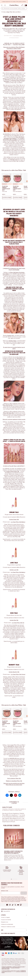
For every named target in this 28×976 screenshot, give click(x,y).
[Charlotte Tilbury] (14, 5)
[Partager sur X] (11, 795)
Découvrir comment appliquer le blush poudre (14, 419)
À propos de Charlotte (6, 919)
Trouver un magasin (5, 917)
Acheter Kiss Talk (14, 620)
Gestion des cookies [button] (5, 968)
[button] (2, 8)
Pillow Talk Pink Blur (8, 404)
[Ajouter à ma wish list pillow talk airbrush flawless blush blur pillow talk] (10, 174)
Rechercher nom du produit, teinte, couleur (14, 8)
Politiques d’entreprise (15, 967)
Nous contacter (17, 964)
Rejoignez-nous (4, 922)
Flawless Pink (10, 335)
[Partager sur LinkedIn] (19, 795)
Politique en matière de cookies (8, 926)
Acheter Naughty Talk (14, 672)
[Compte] (22, 5)
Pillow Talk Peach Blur (8, 412)
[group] (6, 186)
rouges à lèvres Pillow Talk (12, 471)
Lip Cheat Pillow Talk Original (18, 674)
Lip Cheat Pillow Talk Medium (18, 522)
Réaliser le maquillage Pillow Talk (14, 780)
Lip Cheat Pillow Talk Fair (18, 622)
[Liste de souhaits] (5, 5)
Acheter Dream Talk (14, 519)
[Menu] (2, 5)
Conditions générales (6, 967)
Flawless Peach (12, 340)
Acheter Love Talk (14, 569)
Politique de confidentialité (7, 924)
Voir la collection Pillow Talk (14, 778)
